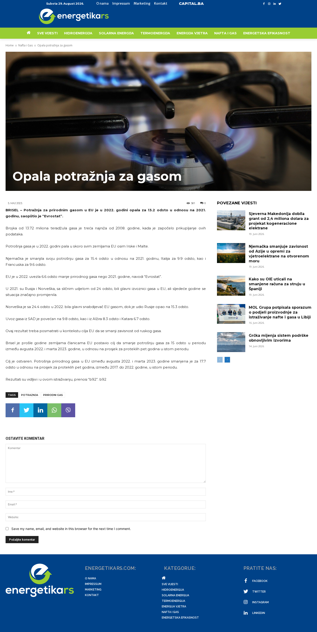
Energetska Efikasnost (180, 617)
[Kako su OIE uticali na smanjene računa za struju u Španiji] (231, 286)
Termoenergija (173, 601)
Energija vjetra (174, 606)
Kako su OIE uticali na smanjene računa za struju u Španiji (277, 284)
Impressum (93, 584)
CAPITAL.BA (191, 3)
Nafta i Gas (25, 45)
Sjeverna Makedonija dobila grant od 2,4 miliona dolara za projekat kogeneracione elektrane (279, 221)
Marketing (93, 589)
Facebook (260, 581)
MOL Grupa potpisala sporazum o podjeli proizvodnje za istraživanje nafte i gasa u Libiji (280, 312)
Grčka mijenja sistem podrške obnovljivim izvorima (278, 338)
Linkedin (258, 613)
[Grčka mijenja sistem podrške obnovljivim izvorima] (231, 342)
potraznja (29, 395)
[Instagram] (269, 3)
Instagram (260, 602)
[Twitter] (279, 3)
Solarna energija (175, 595)
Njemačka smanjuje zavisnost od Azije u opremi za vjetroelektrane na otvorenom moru (279, 253)
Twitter (259, 591)
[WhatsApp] (54, 410)
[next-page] (227, 360)
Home (10, 45)
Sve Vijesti (170, 584)
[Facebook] (264, 3)
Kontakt (92, 595)
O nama (90, 578)
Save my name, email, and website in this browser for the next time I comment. (71, 529)
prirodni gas (53, 395)
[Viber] (68, 410)
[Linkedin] (274, 3)
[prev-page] (220, 360)
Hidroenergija (173, 589)
